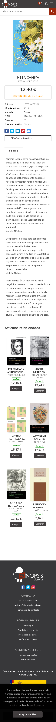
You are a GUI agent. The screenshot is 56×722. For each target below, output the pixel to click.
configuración (37, 705)
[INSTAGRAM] (33, 587)
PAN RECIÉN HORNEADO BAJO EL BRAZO (40, 506)
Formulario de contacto (28, 610)
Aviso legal (28, 625)
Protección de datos (28, 634)
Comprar (16, 388)
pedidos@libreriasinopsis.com (28, 605)
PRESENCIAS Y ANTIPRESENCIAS (16, 371)
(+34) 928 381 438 (28, 600)
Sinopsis (13, 150)
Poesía (27, 112)
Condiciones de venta (28, 630)
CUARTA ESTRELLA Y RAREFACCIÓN (16, 437)
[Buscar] (52, 11)
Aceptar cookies (27, 714)
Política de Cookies (28, 639)
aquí (12, 705)
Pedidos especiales (28, 655)
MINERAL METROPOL (39, 371)
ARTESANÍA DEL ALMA (39, 438)
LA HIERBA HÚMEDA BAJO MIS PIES (16, 504)
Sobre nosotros (28, 659)
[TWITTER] (28, 587)
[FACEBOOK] (23, 587)
